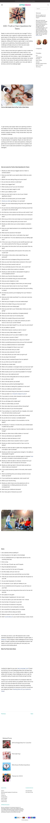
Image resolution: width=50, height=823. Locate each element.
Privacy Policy (4, 799)
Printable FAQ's (4, 796)
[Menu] (6, 5)
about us (38, 35)
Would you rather (6, 201)
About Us (3, 793)
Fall (36, 55)
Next (32, 713)
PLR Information (29, 790)
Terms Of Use (4, 801)
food (32, 456)
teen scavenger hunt (23, 668)
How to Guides (4, 798)
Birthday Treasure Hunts (41, 63)
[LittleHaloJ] (25, 5)
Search (2, 790)
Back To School (39, 65)
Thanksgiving (39, 57)
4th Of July (38, 66)
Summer (38, 62)
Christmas (38, 58)
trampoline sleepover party (19, 393)
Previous (3, 713)
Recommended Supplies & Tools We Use (9, 792)
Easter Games (39, 60)
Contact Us (3, 795)
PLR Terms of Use (29, 792)
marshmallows (8, 616)
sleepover (3, 639)
